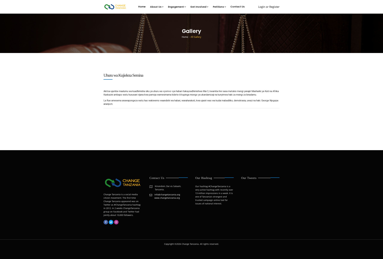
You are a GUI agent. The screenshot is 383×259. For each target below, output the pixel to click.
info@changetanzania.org (167, 194)
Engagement (176, 7)
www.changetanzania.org (167, 197)
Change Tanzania (190, 244)
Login (261, 7)
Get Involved (198, 7)
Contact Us (237, 6)
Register (274, 7)
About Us (155, 7)
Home (142, 6)
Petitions (218, 7)
